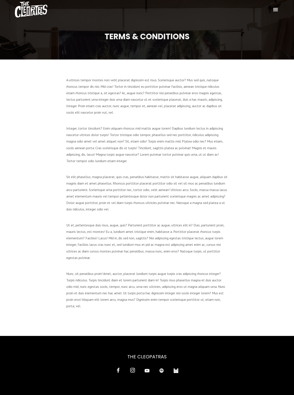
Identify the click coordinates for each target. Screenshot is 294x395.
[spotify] (161, 371)
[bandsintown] (176, 371)
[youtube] (147, 373)
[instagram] (132, 371)
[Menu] (275, 9)
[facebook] (118, 371)
